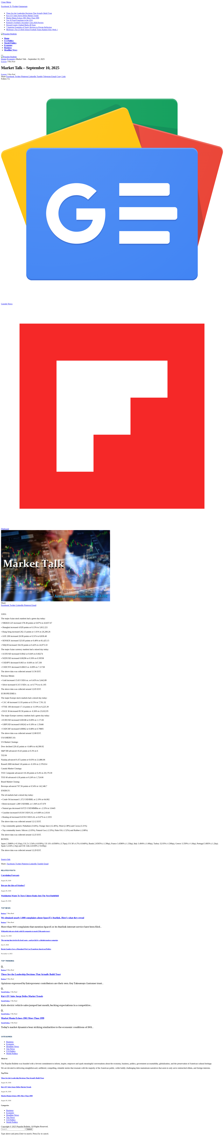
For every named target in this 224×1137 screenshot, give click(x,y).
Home (6, 38)
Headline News (10, 50)
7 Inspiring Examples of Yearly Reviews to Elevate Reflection (29, 27)
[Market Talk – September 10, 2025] (55, 601)
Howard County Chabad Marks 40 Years (21, 25)
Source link (5, 859)
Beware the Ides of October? (13, 885)
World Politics (10, 43)
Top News (10, 1049)
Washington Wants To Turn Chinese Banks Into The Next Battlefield (30, 896)
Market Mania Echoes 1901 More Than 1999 (22, 18)
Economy (8, 45)
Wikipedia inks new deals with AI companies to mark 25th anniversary (25, 931)
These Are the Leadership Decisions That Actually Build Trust (29, 13)
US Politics (9, 41)
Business (8, 48)
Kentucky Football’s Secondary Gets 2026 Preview (25, 23)
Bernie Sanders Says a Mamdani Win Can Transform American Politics (26, 949)
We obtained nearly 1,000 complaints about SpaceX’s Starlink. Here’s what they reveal (42, 917)
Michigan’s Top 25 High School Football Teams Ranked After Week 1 (32, 30)
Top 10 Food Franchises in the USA (19, 20)
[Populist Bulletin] (9, 34)
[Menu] (2, 55)
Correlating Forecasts (10, 875)
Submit (29, 1129)
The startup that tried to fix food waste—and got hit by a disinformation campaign (29, 940)
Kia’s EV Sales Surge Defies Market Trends (22, 16)
